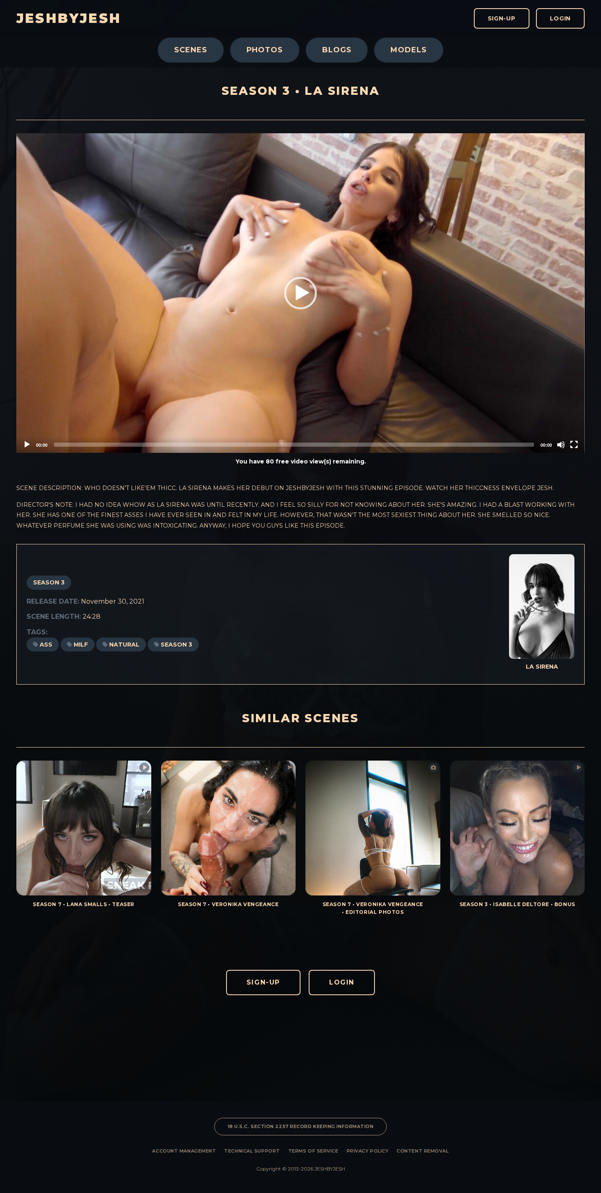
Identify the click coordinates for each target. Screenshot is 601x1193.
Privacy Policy (368, 1151)
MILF (81, 644)
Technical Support (252, 1151)
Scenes (190, 49)
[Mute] (561, 445)
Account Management (184, 1151)
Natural (124, 644)
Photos (265, 49)
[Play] (27, 445)
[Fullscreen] (574, 445)
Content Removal (423, 1151)
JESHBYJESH (68, 18)
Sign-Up (502, 18)
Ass (46, 644)
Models (408, 49)
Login (560, 18)
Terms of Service (313, 1151)
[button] (300, 293)
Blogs (337, 49)
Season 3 (49, 582)
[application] (300, 293)
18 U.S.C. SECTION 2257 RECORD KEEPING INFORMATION (301, 1126)
